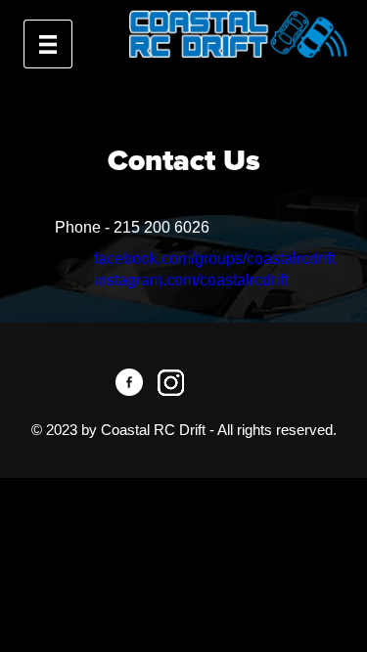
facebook (129, 382)
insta (170, 382)
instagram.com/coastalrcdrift (191, 280)
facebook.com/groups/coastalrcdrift (214, 258)
